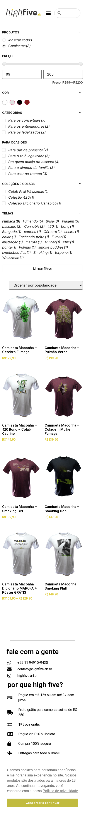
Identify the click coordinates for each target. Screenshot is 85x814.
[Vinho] (27, 102)
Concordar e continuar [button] (42, 802)
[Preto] (19, 102)
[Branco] (4, 102)
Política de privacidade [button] (60, 791)
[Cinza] (12, 102)
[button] (48, 13)
